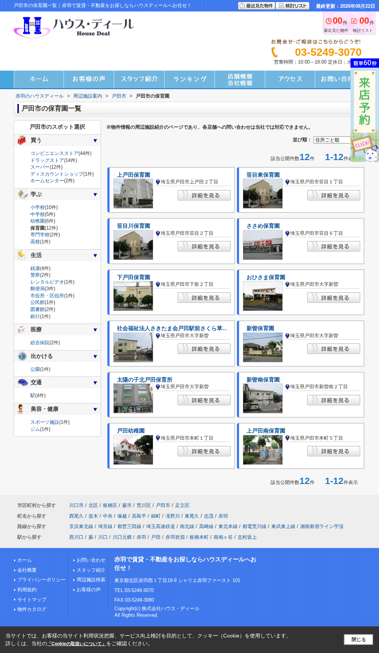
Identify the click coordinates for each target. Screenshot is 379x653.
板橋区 (110, 505)
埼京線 (105, 526)
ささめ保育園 (263, 226)
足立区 (182, 505)
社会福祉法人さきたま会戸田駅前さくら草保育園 (178, 328)
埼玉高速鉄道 (160, 526)
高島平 (139, 516)
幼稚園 (37, 221)
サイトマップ (31, 599)
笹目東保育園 (263, 175)
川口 (103, 537)
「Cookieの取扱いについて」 (76, 643)
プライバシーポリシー (41, 579)
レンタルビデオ (47, 282)
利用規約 (27, 589)
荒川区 (144, 505)
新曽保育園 (260, 328)
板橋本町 (199, 537)
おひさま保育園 (265, 277)
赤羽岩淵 (175, 537)
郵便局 (37, 288)
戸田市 (163, 505)
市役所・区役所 (47, 295)
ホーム (24, 560)
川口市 (76, 505)
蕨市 (127, 505)
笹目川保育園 (133, 226)
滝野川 (172, 516)
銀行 (35, 316)
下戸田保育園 (133, 277)
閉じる (359, 639)
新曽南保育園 (263, 380)
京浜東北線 (81, 526)
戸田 (156, 537)
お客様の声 (89, 589)
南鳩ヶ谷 (223, 537)
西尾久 (76, 516)
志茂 (209, 516)
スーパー (40, 167)
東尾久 (192, 516)
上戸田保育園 (133, 175)
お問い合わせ (91, 560)
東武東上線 (283, 526)
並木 (93, 516)
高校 (35, 241)
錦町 (156, 516)
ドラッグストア (47, 160)
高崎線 (206, 526)
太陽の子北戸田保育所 (144, 380)
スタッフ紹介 (91, 570)
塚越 (122, 516)
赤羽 (223, 516)
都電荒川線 (254, 526)
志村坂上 (247, 537)
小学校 (37, 207)
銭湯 (35, 268)
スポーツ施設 (44, 422)
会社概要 (27, 570)
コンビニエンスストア (54, 153)
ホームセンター (47, 180)
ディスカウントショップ (56, 174)
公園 (35, 369)
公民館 (37, 302)
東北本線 (228, 526)
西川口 (76, 537)
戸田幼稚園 (131, 431)
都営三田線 (129, 526)
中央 (108, 516)
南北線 (187, 526)
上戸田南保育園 (265, 431)
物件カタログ (31, 609)
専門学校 (40, 234)
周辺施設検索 (91, 579)
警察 (35, 275)
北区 (93, 505)
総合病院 (40, 342)
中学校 (37, 214)
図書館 (37, 309)
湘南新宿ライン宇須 (321, 526)
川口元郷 (122, 537)
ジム (35, 429)
